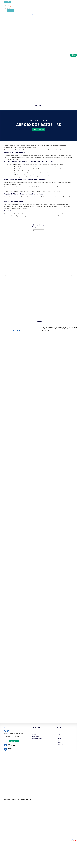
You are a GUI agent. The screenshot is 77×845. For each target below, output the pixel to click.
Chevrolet (37, 106)
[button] (8, 59)
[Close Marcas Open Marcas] (10, 10)
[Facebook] (5, 731)
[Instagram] (8, 731)
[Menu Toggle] (7, 2)
